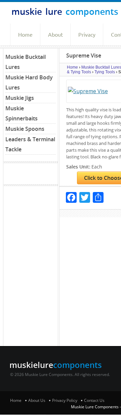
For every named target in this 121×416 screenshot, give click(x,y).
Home (25, 35)
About (55, 35)
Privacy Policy (64, 400)
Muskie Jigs (19, 98)
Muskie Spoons (24, 129)
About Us (36, 400)
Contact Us (94, 400)
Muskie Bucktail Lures (25, 62)
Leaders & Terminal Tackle (30, 144)
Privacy (86, 35)
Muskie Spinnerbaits (21, 113)
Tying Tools (104, 72)
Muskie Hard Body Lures (29, 82)
